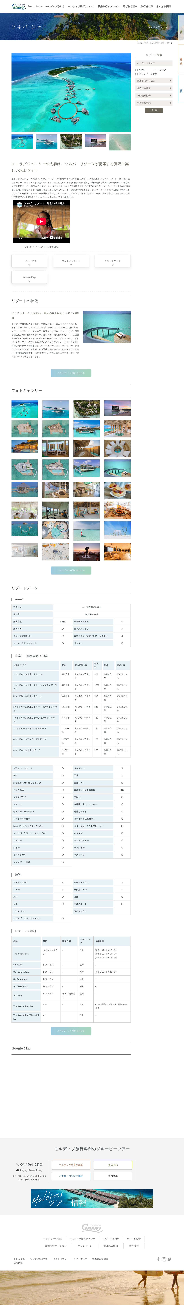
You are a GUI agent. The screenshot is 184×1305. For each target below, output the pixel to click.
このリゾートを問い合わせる (71, 373)
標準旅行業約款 (100, 1259)
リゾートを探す (111, 1239)
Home (139, 43)
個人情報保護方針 (39, 1259)
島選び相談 (181, 59)
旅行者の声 (147, 6)
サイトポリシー (61, 1259)
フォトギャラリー (71, 261)
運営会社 (134, 1246)
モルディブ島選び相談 (71, 1165)
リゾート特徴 (29, 261)
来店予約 (181, 29)
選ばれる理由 (130, 6)
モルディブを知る (55, 6)
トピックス (19, 1259)
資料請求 (181, 88)
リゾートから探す (151, 43)
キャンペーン (35, 6)
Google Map (29, 277)
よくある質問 (163, 6)
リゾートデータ (113, 261)
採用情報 (18, 1263)
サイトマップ (80, 1259)
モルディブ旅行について (81, 6)
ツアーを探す (133, 1239)
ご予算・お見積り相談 (71, 1176)
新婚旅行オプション (109, 6)
